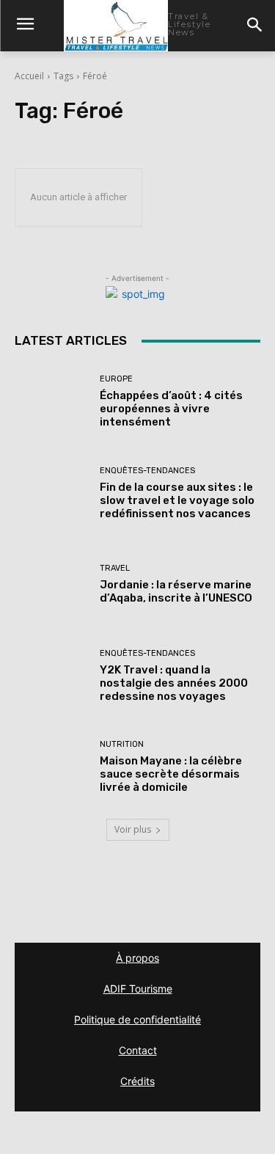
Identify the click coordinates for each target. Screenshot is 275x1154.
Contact (138, 1050)
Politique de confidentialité (137, 1019)
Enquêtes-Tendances (147, 471)
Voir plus (132, 829)
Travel (115, 568)
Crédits (137, 1081)
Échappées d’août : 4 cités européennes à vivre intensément (171, 408)
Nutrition (122, 744)
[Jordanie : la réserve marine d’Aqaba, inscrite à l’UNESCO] (52, 584)
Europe (116, 379)
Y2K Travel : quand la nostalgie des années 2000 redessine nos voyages (174, 683)
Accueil (29, 76)
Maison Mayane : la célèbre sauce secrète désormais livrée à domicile (171, 774)
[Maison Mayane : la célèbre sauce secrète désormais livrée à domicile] (52, 767)
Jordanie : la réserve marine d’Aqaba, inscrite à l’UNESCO (176, 591)
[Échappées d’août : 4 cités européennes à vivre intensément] (52, 402)
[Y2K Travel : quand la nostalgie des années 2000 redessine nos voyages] (52, 676)
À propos (137, 958)
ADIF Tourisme (137, 988)
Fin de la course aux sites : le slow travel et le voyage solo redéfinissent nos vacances (177, 500)
